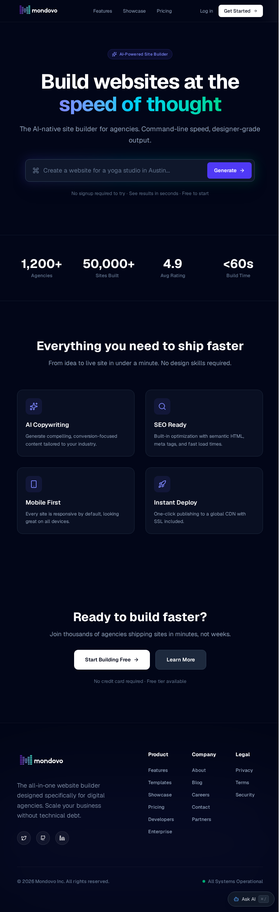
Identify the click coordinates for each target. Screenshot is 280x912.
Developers (161, 819)
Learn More (181, 659)
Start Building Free (108, 659)
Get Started (237, 11)
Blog (197, 782)
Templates (160, 782)
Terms (242, 782)
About (199, 770)
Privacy (244, 770)
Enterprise (160, 831)
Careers (201, 795)
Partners (201, 819)
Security (245, 795)
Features (102, 11)
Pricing (164, 11)
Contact (201, 807)
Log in (206, 11)
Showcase (134, 11)
